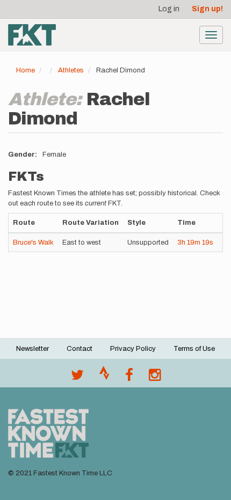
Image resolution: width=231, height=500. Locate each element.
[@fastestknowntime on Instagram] (155, 377)
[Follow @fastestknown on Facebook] (129, 377)
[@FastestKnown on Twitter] (77, 377)
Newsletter (32, 348)
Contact (79, 348)
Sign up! (207, 9)
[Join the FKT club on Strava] (104, 377)
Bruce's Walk (33, 242)
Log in (168, 9)
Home (25, 70)
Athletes (71, 70)
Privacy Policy (133, 348)
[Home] (32, 35)
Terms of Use (194, 348)
